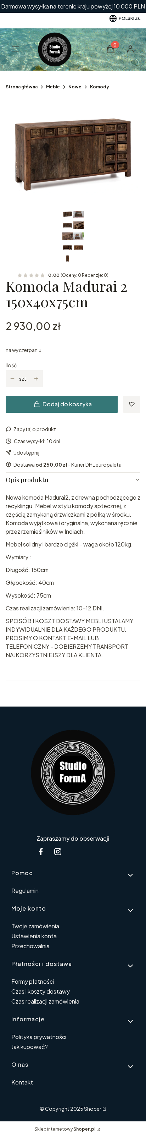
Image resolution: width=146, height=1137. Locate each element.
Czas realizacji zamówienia (45, 1001)
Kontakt (22, 1082)
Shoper (92, 1108)
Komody (99, 86)
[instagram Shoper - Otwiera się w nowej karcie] (58, 851)
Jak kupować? (29, 1046)
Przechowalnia (30, 946)
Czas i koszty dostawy (40, 991)
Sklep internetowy (64, 1129)
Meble (53, 86)
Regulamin (25, 890)
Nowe (75, 86)
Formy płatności (32, 981)
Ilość (11, 365)
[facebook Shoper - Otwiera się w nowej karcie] (40, 851)
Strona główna (22, 86)
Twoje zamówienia (35, 926)
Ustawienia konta (34, 936)
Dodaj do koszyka (67, 404)
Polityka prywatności (38, 1036)
